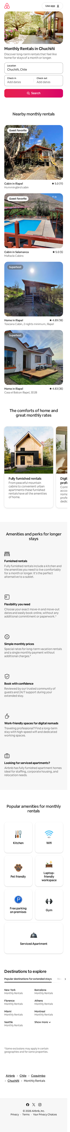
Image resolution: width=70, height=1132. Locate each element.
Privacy (15, 1114)
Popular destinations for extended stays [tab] (28, 978)
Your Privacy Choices (45, 1114)
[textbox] (19, 82)
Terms (26, 1114)
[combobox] (33, 70)
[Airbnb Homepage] (7, 5)
